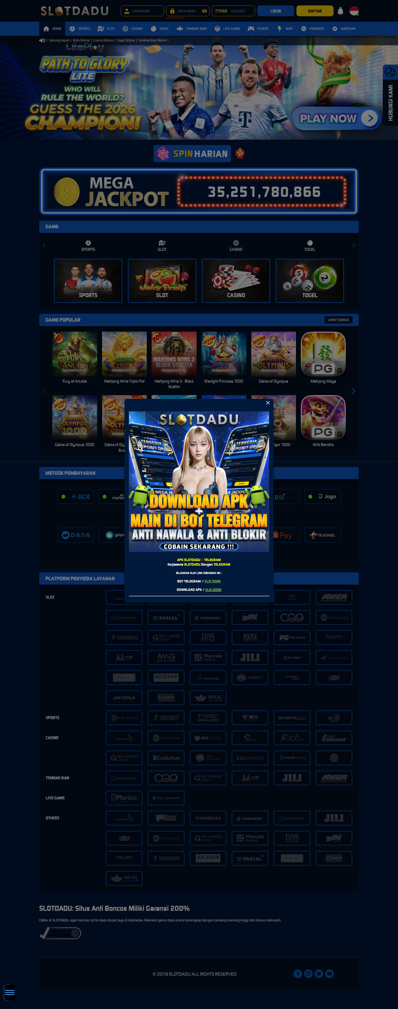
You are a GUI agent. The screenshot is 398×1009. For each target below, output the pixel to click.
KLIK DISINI (213, 581)
